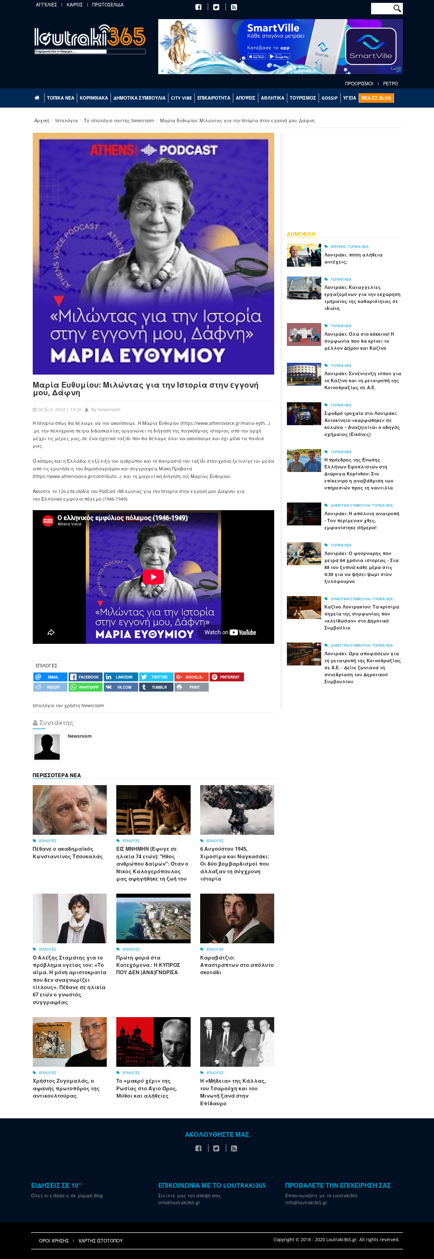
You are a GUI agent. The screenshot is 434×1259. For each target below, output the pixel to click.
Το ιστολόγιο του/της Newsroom (119, 120)
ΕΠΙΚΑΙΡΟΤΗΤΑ (213, 98)
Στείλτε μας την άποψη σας (189, 1195)
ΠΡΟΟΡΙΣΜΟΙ (359, 83)
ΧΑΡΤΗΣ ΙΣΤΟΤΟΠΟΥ (100, 1240)
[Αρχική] (90, 39)
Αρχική (41, 120)
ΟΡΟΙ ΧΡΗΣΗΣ (54, 1240)
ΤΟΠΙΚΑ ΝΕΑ (60, 98)
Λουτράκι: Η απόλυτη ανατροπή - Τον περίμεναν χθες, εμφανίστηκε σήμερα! (361, 520)
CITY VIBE (181, 98)
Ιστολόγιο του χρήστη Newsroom (68, 705)
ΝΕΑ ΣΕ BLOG (376, 98)
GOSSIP (330, 98)
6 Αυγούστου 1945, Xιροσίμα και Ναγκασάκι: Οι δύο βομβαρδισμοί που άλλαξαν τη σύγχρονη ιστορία (234, 863)
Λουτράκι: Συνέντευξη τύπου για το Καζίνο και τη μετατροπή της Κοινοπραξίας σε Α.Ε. (362, 380)
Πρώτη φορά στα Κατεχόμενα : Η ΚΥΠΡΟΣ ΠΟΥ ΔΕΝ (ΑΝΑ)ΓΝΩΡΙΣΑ (148, 965)
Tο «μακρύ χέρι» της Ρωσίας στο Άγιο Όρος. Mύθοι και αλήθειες (147, 1088)
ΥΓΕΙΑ (349, 98)
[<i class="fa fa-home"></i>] (37, 98)
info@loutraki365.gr (179, 1202)
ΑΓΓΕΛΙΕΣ (46, 4)
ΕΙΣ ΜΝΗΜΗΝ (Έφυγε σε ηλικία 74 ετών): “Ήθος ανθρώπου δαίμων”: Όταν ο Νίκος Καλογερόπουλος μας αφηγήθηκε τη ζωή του (152, 863)
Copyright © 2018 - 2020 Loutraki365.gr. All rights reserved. (337, 1239)
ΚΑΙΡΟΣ (75, 4)
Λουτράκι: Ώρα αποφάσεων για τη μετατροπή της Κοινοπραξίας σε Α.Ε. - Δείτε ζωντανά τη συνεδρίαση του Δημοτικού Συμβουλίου (362, 668)
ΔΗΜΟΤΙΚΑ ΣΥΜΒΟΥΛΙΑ (139, 98)
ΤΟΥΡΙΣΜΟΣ (303, 98)
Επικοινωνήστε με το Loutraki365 (321, 1195)
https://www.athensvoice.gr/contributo (75, 476)
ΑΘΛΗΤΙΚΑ (272, 98)
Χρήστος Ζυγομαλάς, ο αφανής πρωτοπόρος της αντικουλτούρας (66, 1088)
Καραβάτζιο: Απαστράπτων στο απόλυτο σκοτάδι (237, 965)
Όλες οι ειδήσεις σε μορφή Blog (67, 1195)
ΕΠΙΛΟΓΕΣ (46, 666)
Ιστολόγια (66, 120)
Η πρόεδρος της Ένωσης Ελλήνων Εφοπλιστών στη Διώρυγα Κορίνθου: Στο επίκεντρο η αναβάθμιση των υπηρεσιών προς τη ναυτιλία (358, 474)
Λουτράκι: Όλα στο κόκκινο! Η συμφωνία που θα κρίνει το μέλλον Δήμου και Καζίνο (359, 341)
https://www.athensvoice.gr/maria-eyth (223, 423)
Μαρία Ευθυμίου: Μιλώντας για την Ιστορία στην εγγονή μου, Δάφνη (146, 388)
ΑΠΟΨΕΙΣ (245, 98)
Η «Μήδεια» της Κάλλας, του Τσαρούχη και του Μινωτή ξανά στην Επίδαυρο (233, 1092)
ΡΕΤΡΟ (390, 83)
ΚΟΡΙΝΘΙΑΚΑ (94, 98)
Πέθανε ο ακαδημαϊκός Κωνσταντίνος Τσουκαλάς (68, 852)
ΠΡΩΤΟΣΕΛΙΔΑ (108, 4)
